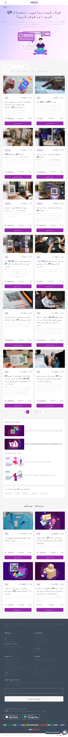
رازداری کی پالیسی (12, 662)
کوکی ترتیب (9, 670)
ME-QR (5, 7)
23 (40, 412)
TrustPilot (38, 649)
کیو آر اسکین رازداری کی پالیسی (17, 667)
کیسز (18, 71)
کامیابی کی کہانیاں (43, 71)
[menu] (5, 2)
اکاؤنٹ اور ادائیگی (12, 659)
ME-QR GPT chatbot (11, 644)
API (6, 638)
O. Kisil (40, 118)
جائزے (37, 651)
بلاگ (36, 664)
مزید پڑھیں (18, 123)
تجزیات (35, 493)
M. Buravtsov (10, 340)
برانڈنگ (25, 493)
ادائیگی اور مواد (41, 638)
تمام (6, 71)
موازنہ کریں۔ (40, 644)
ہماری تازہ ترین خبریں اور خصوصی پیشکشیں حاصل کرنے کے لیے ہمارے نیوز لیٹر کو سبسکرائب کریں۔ (33, 683)
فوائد (7, 636)
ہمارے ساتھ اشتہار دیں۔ (13, 646)
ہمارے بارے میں (40, 636)
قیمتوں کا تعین (40, 641)
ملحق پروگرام (10, 641)
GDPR (7, 672)
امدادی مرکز (39, 672)
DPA (6, 675)
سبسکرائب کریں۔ (34, 699)
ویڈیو (32, 71)
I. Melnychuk (10, 118)
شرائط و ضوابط (10, 664)
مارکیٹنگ (44, 493)
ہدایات (12, 71)
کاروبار (8, 493)
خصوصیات (25, 71)
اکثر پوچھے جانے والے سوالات (45, 659)
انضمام (37, 646)
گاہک (17, 493)
